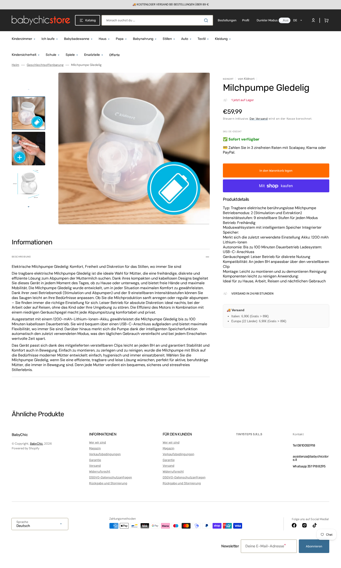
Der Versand (259, 119)
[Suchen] (207, 20)
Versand (95, 465)
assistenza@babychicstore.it (310, 458)
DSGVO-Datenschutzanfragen (110, 477)
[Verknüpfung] (170, 4)
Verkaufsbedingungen (105, 454)
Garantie (95, 460)
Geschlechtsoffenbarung (45, 65)
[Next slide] (28, 207)
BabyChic (36, 444)
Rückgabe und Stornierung (108, 483)
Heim (15, 65)
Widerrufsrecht (99, 471)
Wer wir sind (97, 442)
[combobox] (157, 20)
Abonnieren (314, 546)
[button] (325, 20)
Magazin (95, 448)
